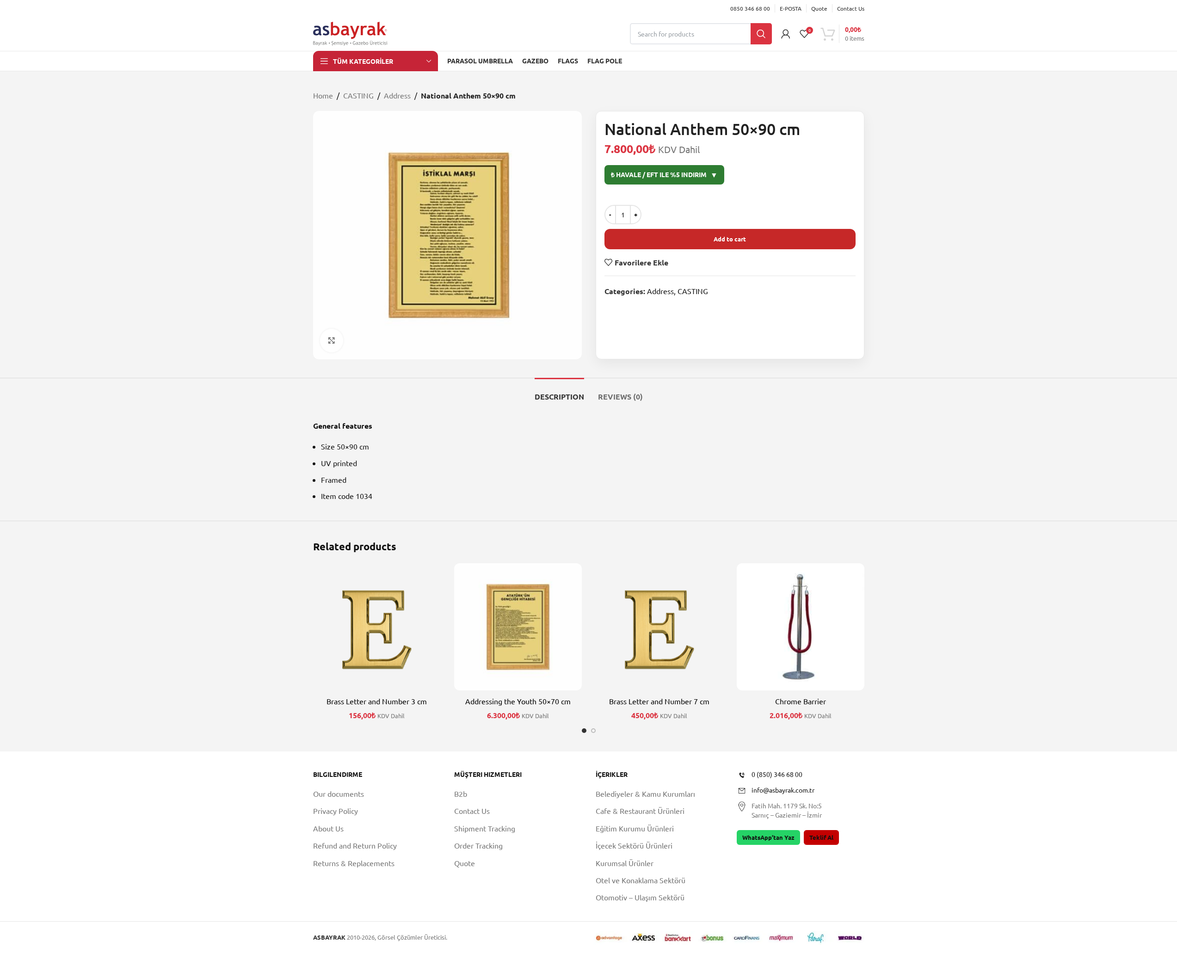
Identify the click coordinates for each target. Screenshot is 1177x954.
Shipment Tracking (484, 828)
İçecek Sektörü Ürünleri (634, 845)
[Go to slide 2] (593, 730)
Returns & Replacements (353, 863)
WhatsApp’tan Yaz (768, 837)
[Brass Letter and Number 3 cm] (377, 627)
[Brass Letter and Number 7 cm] (659, 627)
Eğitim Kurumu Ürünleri (635, 828)
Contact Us (472, 810)
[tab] (559, 392)
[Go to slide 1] (584, 730)
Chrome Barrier (800, 701)
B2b (460, 793)
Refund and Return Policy (355, 845)
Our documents (338, 793)
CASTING (358, 95)
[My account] (785, 34)
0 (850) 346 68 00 (777, 774)
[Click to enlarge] (331, 340)
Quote (464, 863)
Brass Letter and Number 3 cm (377, 701)
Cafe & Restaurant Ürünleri (640, 810)
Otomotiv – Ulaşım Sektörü (640, 897)
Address (397, 95)
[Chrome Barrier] (800, 627)
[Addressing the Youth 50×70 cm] (518, 627)
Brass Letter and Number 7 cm (659, 701)
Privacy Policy (335, 810)
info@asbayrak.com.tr (783, 790)
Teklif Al (821, 837)
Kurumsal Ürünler (624, 863)
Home (323, 95)
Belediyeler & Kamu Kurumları (645, 793)
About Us (328, 828)
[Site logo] (350, 32)
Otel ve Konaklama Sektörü (640, 880)
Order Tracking (478, 845)
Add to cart (730, 239)
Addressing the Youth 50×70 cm (518, 701)
